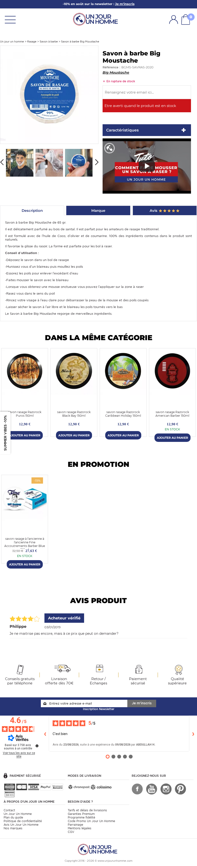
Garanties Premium (81, 814)
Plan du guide (13, 817)
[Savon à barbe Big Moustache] (49, 94)
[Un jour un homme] (98, 849)
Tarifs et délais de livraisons (87, 810)
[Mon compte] (173, 19)
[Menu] (10, 19)
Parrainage (75, 824)
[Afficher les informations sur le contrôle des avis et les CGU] (37, 746)
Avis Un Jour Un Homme (21, 824)
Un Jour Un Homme (18, 814)
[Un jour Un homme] (97, 19)
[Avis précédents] (45, 733)
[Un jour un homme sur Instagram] (166, 789)
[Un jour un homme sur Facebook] (137, 789)
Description (32, 210)
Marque (98, 210)
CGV (71, 832)
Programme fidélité (81, 817)
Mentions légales (79, 828)
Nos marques (13, 828)
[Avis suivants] (193, 733)
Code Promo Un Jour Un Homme (91, 821)
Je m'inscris (142, 703)
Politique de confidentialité (23, 821)
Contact (9, 810)
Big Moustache (116, 72)
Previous (2, 162)
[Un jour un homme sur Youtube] (151, 789)
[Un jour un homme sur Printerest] (180, 789)
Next (96, 162)
